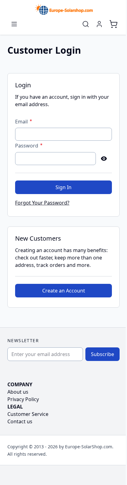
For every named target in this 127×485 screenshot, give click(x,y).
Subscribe (102, 354)
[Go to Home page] (63, 9)
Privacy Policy (23, 399)
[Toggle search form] (85, 24)
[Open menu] (14, 24)
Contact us (19, 421)
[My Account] (99, 24)
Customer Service (27, 414)
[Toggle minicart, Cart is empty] (113, 24)
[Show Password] (104, 158)
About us (17, 391)
